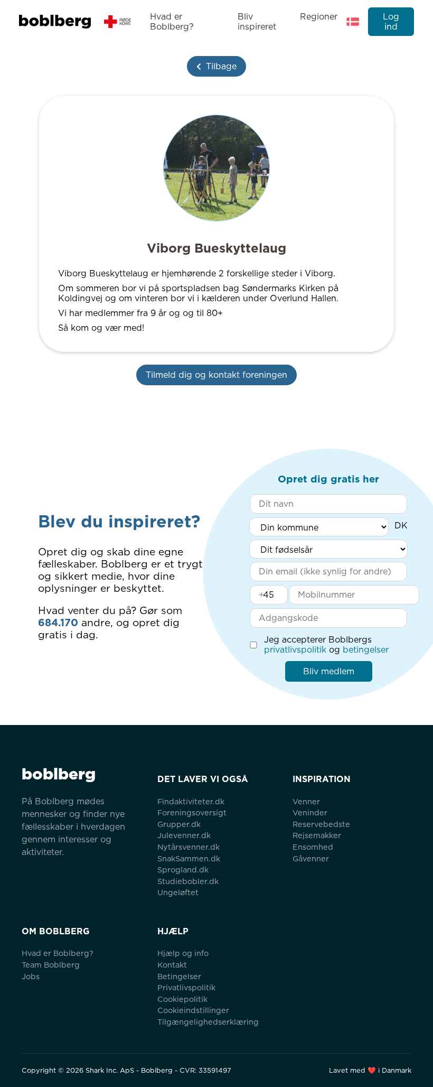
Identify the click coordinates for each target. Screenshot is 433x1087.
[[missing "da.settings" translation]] (353, 21)
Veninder (310, 812)
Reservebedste (321, 824)
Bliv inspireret (257, 22)
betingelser (366, 650)
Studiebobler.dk (188, 881)
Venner (306, 801)
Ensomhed (313, 846)
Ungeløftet (178, 892)
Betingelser (179, 976)
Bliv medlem (328, 671)
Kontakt (172, 964)
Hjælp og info (183, 953)
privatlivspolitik (295, 650)
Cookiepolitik (182, 999)
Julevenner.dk (184, 835)
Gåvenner (311, 858)
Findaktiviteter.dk (190, 801)
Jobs (31, 976)
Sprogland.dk (183, 869)
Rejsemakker (317, 835)
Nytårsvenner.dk (188, 846)
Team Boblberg (51, 964)
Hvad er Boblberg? (172, 22)
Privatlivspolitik (186, 987)
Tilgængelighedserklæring (208, 1021)
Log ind (391, 22)
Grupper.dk (179, 824)
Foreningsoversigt (192, 812)
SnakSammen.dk (188, 858)
